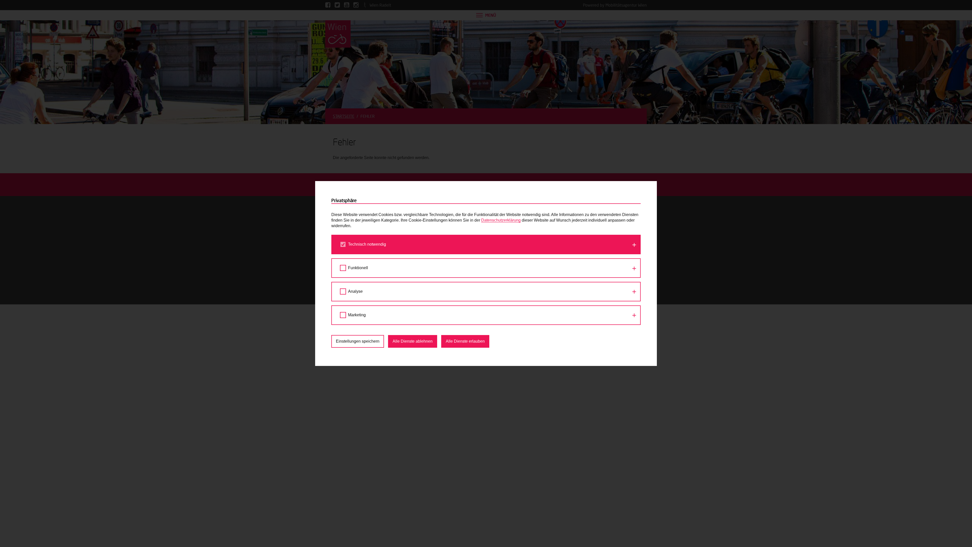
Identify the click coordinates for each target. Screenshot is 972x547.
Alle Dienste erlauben (465, 341)
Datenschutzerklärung (501, 220)
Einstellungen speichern (357, 341)
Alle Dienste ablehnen (413, 341)
